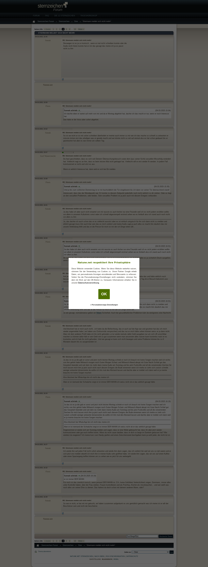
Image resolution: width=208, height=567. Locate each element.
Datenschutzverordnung (88, 283)
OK (104, 294)
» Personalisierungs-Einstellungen (104, 305)
